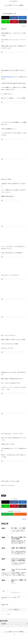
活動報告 (4, 495)
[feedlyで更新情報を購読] (7, 514)
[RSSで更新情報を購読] (20, 514)
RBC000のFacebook (6, 76)
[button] (22, 21)
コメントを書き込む (14, 609)
